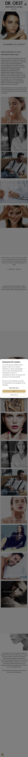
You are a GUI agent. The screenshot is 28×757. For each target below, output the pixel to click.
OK (14, 391)
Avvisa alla (14, 395)
